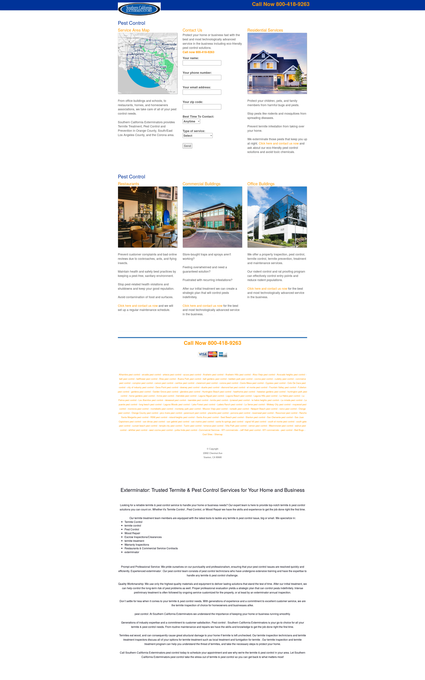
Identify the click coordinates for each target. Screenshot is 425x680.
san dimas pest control (154, 421)
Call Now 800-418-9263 (281, 4)
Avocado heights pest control (291, 374)
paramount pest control (195, 412)
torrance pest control (213, 425)
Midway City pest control (279, 404)
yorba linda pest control (186, 430)
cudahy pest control (284, 378)
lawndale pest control (198, 400)
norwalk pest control (239, 408)
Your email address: (197, 87)
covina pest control (264, 378)
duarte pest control (210, 387)
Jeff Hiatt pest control (250, 430)
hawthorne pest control (244, 391)
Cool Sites (207, 434)
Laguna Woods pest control (177, 404)
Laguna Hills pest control (265, 395)
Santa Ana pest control (208, 417)
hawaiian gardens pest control (271, 391)
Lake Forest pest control (203, 404)
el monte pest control (257, 387)
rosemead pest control (263, 412)
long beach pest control (150, 404)
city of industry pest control (140, 387)
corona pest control (229, 383)
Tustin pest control (193, 425)
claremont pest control (207, 383)
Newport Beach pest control (264, 408)
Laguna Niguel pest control (211, 395)
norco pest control (288, 408)
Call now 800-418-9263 (198, 52)
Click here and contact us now (279, 143)
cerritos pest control (184, 383)
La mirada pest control (291, 400)
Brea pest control (167, 378)
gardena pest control (141, 391)
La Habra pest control (289, 395)
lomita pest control (219, 400)
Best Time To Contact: (198, 116)
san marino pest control (202, 421)
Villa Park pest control (236, 425)
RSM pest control (158, 417)
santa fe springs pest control (229, 421)
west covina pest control (161, 430)
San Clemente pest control (280, 417)
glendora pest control (190, 391)
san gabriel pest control (178, 421)
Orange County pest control (145, 412)
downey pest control (189, 387)
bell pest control (126, 378)
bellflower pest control (146, 378)
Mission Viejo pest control (215, 408)
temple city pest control (170, 425)
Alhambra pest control (129, 374)
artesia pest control (172, 374)
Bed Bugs (299, 430)
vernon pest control (258, 425)
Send (187, 146)
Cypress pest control (276, 383)
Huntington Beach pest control (216, 391)
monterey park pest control (188, 408)
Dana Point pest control (167, 387)
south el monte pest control (281, 421)
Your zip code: (193, 102)
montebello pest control (162, 408)
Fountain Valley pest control (282, 387)
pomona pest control (240, 412)
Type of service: (194, 131)
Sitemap (218, 434)
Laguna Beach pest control (239, 395)
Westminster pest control (281, 425)
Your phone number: (197, 73)
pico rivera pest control (171, 412)
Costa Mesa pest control (252, 383)
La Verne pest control (254, 404)
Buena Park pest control (189, 378)
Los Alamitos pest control (150, 400)
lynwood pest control (240, 400)
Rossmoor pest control (286, 412)
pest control (286, 430)
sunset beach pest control (144, 425)
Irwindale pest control (186, 395)
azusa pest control (192, 374)
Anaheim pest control (213, 374)
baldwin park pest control (241, 378)
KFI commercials (230, 430)
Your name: (191, 58)
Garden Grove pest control (165, 391)
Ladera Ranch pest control (229, 404)
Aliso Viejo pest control (264, 374)
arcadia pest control (151, 374)
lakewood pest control (175, 400)
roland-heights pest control (182, 417)
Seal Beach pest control (232, 417)
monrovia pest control (138, 408)
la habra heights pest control (265, 400)
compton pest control (142, 383)
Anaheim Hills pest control (238, 374)
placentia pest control (218, 412)
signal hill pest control (255, 421)
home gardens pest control (142, 395)
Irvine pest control (165, 395)
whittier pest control (137, 430)
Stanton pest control (255, 417)
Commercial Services (209, 430)
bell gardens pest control (215, 378)
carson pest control (164, 383)
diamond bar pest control (233, 387)
